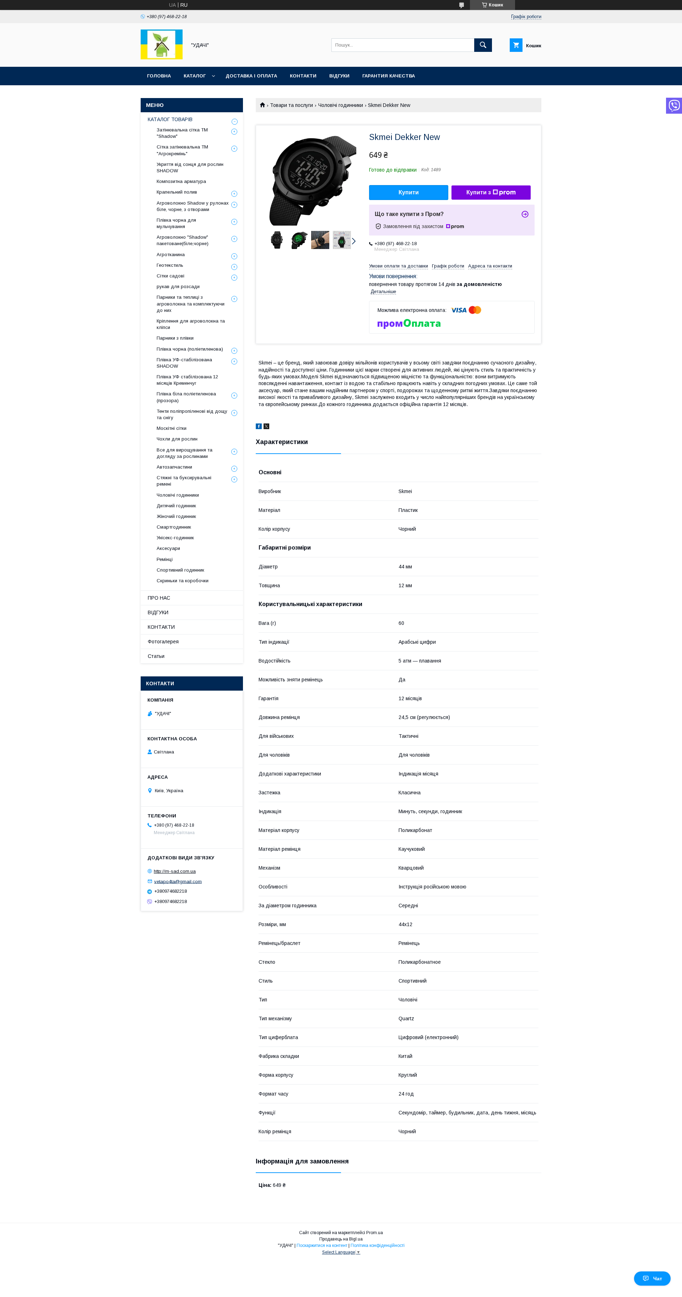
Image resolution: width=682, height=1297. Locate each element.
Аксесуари (168, 548)
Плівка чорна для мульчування (176, 223)
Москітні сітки (171, 428)
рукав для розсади (178, 286)
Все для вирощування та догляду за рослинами (184, 453)
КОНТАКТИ (303, 76)
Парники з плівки (175, 338)
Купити (409, 192)
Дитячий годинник (176, 505)
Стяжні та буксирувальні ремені (184, 481)
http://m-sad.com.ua (175, 871)
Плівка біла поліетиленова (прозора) (186, 397)
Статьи (156, 656)
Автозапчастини (174, 467)
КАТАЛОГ (195, 76)
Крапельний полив (177, 192)
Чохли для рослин (177, 439)
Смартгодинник (174, 527)
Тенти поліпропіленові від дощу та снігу (192, 414)
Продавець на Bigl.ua (341, 1239)
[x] (266, 427)
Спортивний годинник (180, 570)
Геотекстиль (170, 265)
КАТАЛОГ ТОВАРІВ (170, 119)
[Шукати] (483, 45)
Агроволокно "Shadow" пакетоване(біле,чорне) (183, 240)
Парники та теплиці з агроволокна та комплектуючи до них (190, 303)
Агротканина (171, 254)
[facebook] (259, 427)
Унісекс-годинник (175, 537)
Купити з (478, 192)
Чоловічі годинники (340, 105)
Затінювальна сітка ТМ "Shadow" (182, 133)
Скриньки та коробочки (183, 580)
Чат (657, 1278)
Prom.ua (374, 1232)
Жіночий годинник (176, 516)
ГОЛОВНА (159, 76)
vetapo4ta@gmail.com (178, 881)
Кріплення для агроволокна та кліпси (191, 324)
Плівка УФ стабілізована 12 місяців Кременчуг (187, 380)
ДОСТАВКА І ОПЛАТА (251, 76)
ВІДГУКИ (339, 76)
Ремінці (165, 559)
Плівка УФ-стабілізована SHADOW (184, 363)
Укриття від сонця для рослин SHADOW (190, 167)
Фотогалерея (163, 641)
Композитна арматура (181, 181)
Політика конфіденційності (378, 1245)
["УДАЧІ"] (162, 57)
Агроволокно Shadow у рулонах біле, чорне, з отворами (193, 206)
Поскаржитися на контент (322, 1245)
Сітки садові (170, 276)
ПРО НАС (159, 598)
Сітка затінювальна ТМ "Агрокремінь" (182, 150)
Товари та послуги (291, 105)
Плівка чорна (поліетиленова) (190, 349)
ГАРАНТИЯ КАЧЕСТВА (388, 76)
